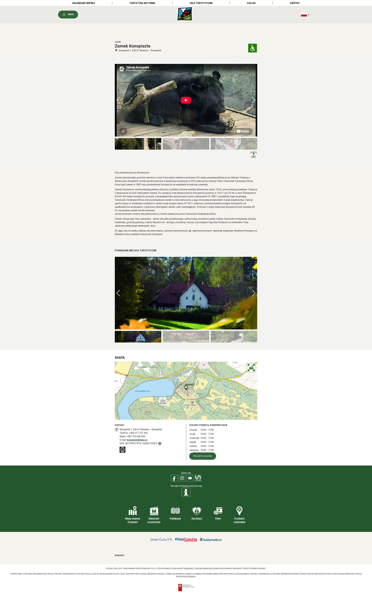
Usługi (251, 3)
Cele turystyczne (201, 3)
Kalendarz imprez (83, 3)
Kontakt (119, 555)
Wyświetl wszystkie (202, 456)
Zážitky (295, 3)
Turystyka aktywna (142, 3)
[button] (254, 100)
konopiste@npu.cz (137, 440)
